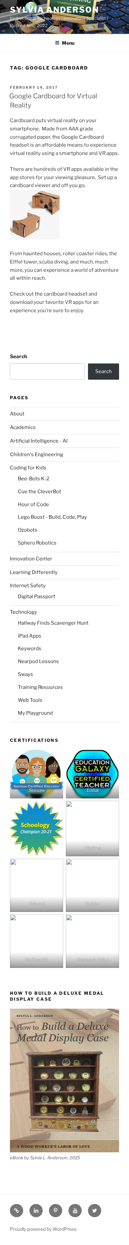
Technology (23, 612)
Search (18, 356)
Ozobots (27, 530)
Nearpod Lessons (38, 661)
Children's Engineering (36, 454)
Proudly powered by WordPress (43, 1229)
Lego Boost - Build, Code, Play (52, 517)
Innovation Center (31, 559)
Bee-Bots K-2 (33, 479)
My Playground (35, 713)
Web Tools (30, 700)
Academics (23, 427)
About (17, 414)
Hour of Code (33, 504)
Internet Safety (28, 586)
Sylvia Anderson (54, 10)
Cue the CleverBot (39, 492)
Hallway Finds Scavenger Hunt (53, 623)
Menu (68, 43)
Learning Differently (34, 572)
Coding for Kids (28, 468)
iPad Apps (29, 636)
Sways (25, 674)
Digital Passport (36, 596)
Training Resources (40, 687)
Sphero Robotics (37, 543)
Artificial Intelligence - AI (38, 441)
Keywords (29, 648)
